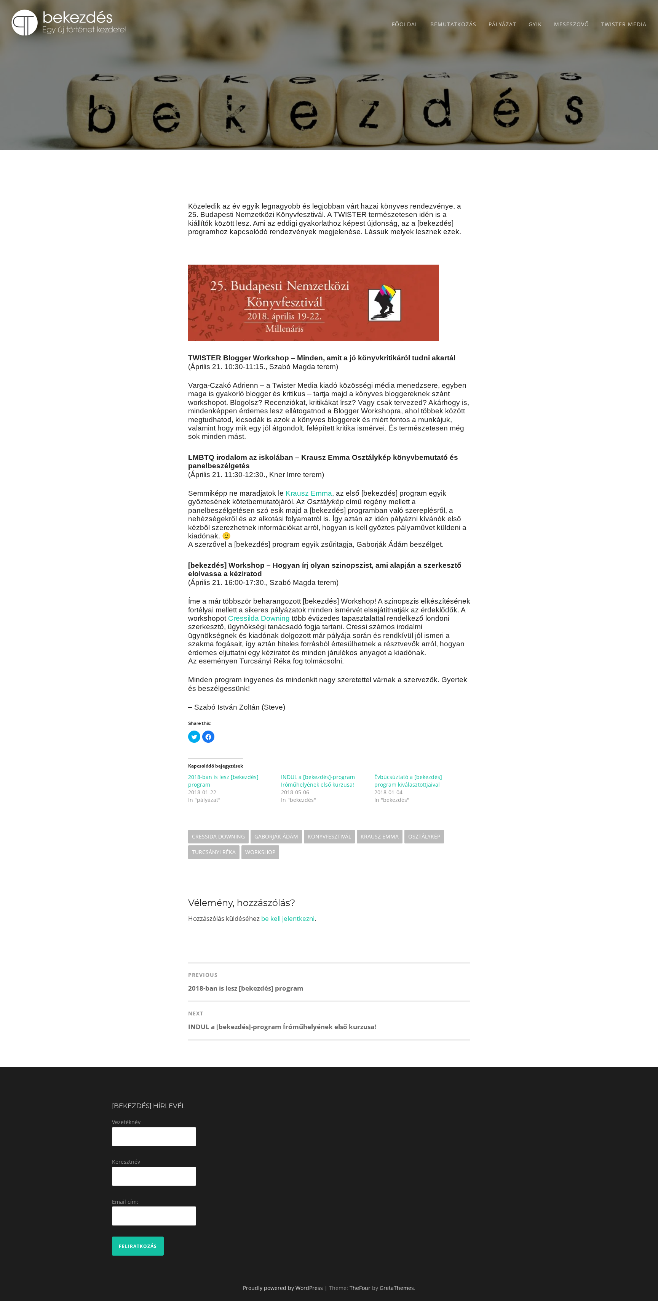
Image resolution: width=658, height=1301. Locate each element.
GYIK (535, 24)
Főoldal (405, 24)
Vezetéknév (126, 1122)
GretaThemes (397, 1287)
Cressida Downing (218, 836)
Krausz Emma (380, 836)
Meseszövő (571, 24)
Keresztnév (126, 1161)
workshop (260, 852)
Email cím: (125, 1201)
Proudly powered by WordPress (283, 1287)
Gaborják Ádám (276, 836)
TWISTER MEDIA (624, 24)
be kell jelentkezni (288, 918)
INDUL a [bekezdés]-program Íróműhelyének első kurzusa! (318, 780)
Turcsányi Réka (214, 852)
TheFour (360, 1287)
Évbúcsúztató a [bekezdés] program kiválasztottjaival (408, 780)
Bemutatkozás (453, 24)
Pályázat (502, 24)
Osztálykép (424, 836)
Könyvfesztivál (329, 836)
